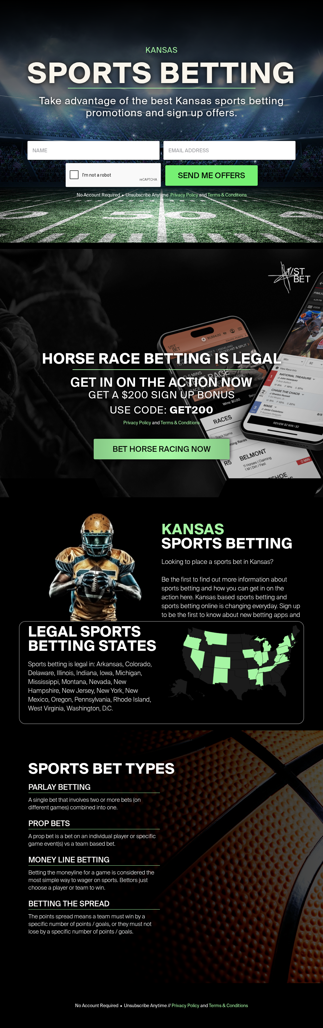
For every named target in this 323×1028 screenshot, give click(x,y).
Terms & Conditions (227, 195)
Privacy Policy (184, 195)
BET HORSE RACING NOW (162, 449)
